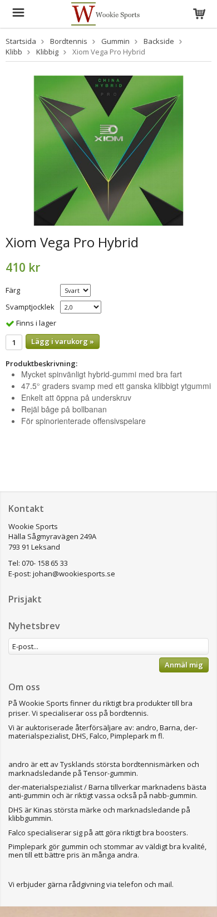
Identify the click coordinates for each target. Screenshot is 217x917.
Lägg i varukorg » (62, 341)
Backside (159, 41)
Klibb (14, 52)
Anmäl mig (184, 665)
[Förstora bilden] (108, 149)
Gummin (115, 41)
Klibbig (47, 52)
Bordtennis (68, 41)
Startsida (21, 41)
